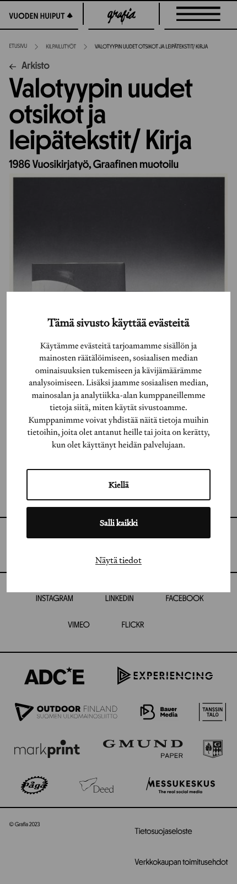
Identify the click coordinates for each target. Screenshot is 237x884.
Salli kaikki (119, 522)
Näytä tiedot (118, 560)
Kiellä (119, 484)
